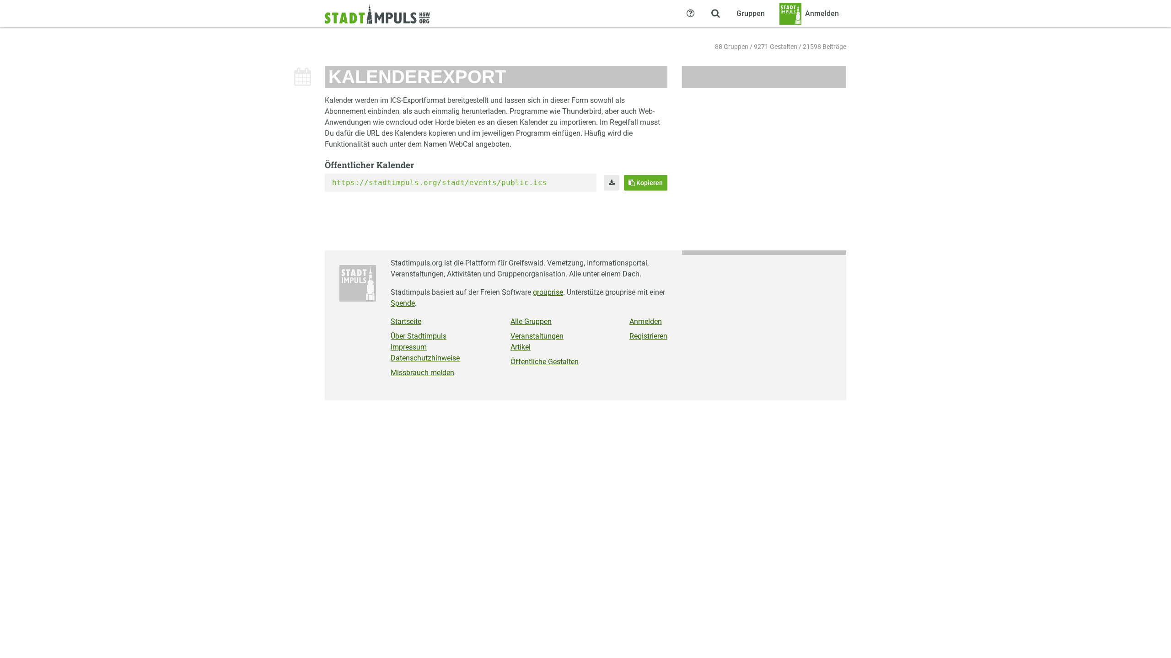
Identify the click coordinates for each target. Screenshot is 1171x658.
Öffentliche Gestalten (544, 361)
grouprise (548, 292)
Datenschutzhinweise (425, 358)
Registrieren (648, 336)
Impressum (409, 347)
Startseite (406, 321)
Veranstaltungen (537, 336)
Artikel (520, 347)
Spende (403, 303)
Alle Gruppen (531, 321)
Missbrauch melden (422, 372)
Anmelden (645, 321)
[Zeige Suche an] (715, 13)
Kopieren (649, 182)
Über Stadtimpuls (418, 336)
